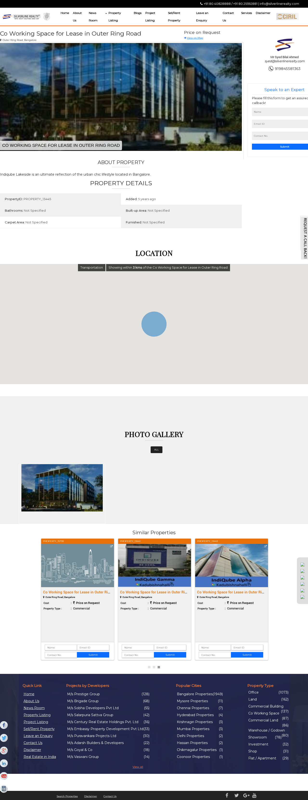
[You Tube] (4, 776)
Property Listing (115, 16)
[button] (105, 13)
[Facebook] (4, 725)
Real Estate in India (40, 757)
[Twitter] (4, 738)
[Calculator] (4, 789)
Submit (92, 654)
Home (65, 13)
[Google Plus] (4, 751)
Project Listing (150, 16)
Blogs (137, 13)
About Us (77, 16)
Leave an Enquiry (202, 16)
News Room (93, 16)
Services (246, 13)
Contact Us (228, 16)
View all (138, 767)
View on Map (195, 37)
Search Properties (67, 796)
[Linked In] (4, 763)
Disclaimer (263, 13)
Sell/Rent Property (174, 16)
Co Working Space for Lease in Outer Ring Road (82, 592)
